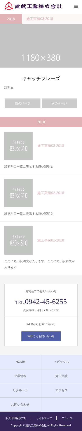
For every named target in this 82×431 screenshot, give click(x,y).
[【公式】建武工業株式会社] (33, 6)
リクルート (20, 390)
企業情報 (20, 376)
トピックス (61, 361)
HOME (20, 361)
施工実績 (61, 376)
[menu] (76, 6)
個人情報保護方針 (15, 418)
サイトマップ (44, 418)
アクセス (61, 390)
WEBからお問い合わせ (41, 336)
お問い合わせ (20, 404)
